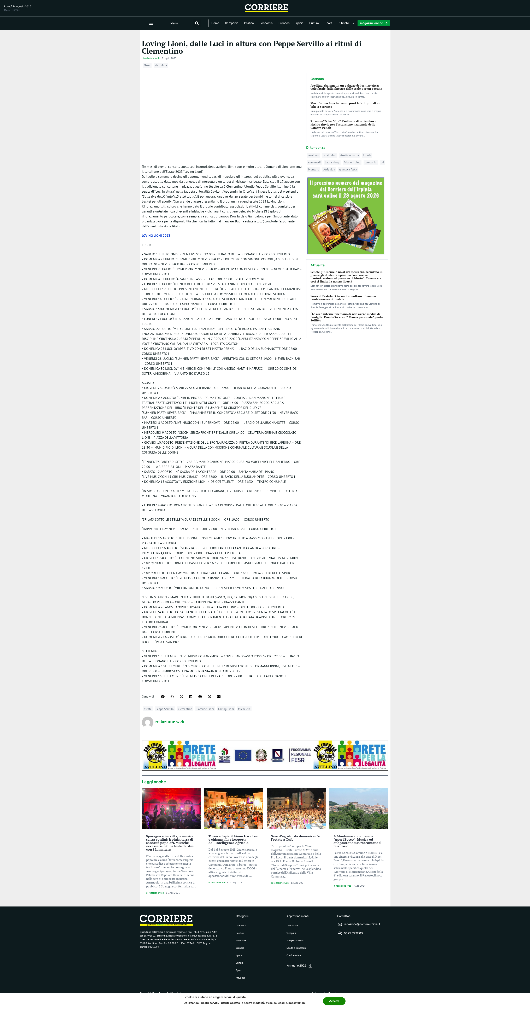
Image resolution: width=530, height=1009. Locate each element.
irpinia (367, 155)
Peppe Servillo (165, 708)
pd (382, 162)
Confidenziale (294, 955)
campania (371, 162)
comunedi (314, 162)
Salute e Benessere (296, 947)
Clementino (185, 708)
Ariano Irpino (352, 162)
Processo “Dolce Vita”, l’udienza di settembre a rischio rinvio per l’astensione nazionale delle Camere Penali (343, 124)
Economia (266, 23)
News (147, 65)
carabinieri (329, 155)
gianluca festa (348, 169)
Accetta (334, 1001)
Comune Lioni (205, 708)
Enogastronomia (295, 940)
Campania (231, 23)
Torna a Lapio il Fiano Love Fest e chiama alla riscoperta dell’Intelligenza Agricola (233, 839)
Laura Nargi (332, 162)
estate (148, 708)
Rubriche (344, 23)
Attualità (240, 977)
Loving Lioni (226, 708)
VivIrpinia (161, 65)
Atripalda (329, 169)
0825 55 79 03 (353, 933)
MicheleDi (244, 708)
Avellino (313, 155)
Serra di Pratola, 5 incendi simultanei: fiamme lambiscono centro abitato (343, 297)
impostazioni (297, 1003)
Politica (249, 23)
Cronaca (284, 23)
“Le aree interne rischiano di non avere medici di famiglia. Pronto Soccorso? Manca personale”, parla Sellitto (347, 317)
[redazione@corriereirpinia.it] (339, 924)
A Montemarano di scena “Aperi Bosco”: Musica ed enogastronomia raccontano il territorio (357, 841)
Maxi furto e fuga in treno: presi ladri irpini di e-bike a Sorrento (345, 104)
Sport (328, 23)
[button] (197, 23)
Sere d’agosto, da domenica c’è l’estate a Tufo (295, 838)
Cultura (314, 23)
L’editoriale (292, 925)
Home (215, 23)
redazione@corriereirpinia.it (362, 924)
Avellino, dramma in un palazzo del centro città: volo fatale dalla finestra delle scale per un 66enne (346, 87)
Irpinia (299, 23)
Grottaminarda (349, 155)
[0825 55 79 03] (339, 933)
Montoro (313, 169)
